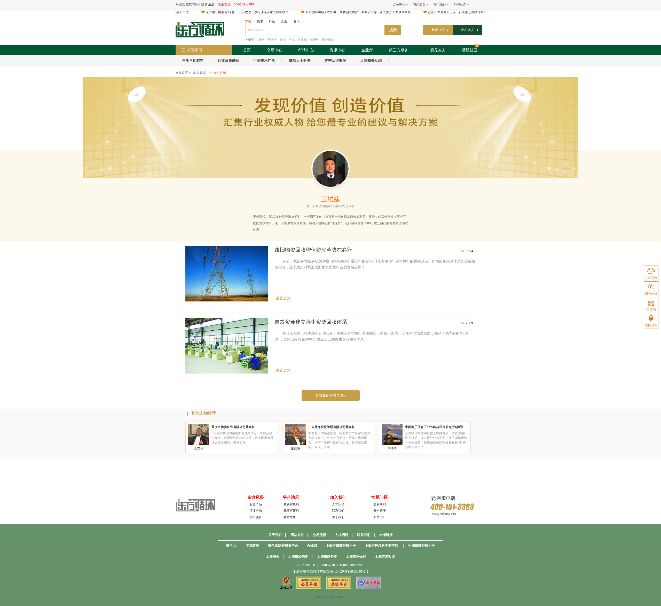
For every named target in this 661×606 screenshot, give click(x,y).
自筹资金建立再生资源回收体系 (311, 322)
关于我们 (338, 517)
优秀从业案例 (335, 60)
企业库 (367, 50)
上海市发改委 (385, 556)
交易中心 (274, 50)
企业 (284, 21)
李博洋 (392, 448)
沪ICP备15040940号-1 (351, 571)
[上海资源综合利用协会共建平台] (338, 587)
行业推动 (255, 510)
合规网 (312, 546)
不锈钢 (272, 40)
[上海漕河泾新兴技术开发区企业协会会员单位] (368, 587)
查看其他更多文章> (330, 395)
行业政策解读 (228, 60)
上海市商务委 (327, 556)
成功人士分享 (300, 60)
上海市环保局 (356, 556)
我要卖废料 (291, 504)
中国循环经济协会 (421, 546)
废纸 (282, 40)
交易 (248, 21)
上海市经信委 (298, 556)
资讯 (296, 21)
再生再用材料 (193, 60)
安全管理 (379, 510)
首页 (247, 50)
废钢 (261, 40)
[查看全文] (283, 298)
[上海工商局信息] (286, 587)
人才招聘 (338, 504)
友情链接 (386, 535)
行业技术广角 (264, 60)
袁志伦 (198, 448)
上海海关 (272, 556)
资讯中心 (337, 50)
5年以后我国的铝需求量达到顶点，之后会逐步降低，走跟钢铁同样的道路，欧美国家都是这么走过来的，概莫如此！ (242, 437)
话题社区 (469, 50)
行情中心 (306, 50)
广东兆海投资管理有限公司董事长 (331, 427)
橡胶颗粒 (328, 40)
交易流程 (319, 535)
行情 (272, 21)
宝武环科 (252, 546)
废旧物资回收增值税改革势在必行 (313, 250)
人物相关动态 (371, 60)
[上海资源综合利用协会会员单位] (308, 587)
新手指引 (379, 517)
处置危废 (290, 517)
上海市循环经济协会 (341, 546)
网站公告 (297, 535)
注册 (211, 4)
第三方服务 (398, 50)
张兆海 (295, 448)
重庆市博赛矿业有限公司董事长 (233, 427)
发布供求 (467, 30)
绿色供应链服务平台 (283, 546)
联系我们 (338, 510)
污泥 (291, 40)
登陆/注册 (438, 30)
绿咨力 (231, 546)
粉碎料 (314, 40)
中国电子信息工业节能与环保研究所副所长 (434, 427)
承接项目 (255, 517)
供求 (260, 21)
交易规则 (379, 504)
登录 (204, 4)
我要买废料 (291, 510)
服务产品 (255, 504)
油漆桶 (302, 40)
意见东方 (438, 50)
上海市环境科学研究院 (381, 546)
